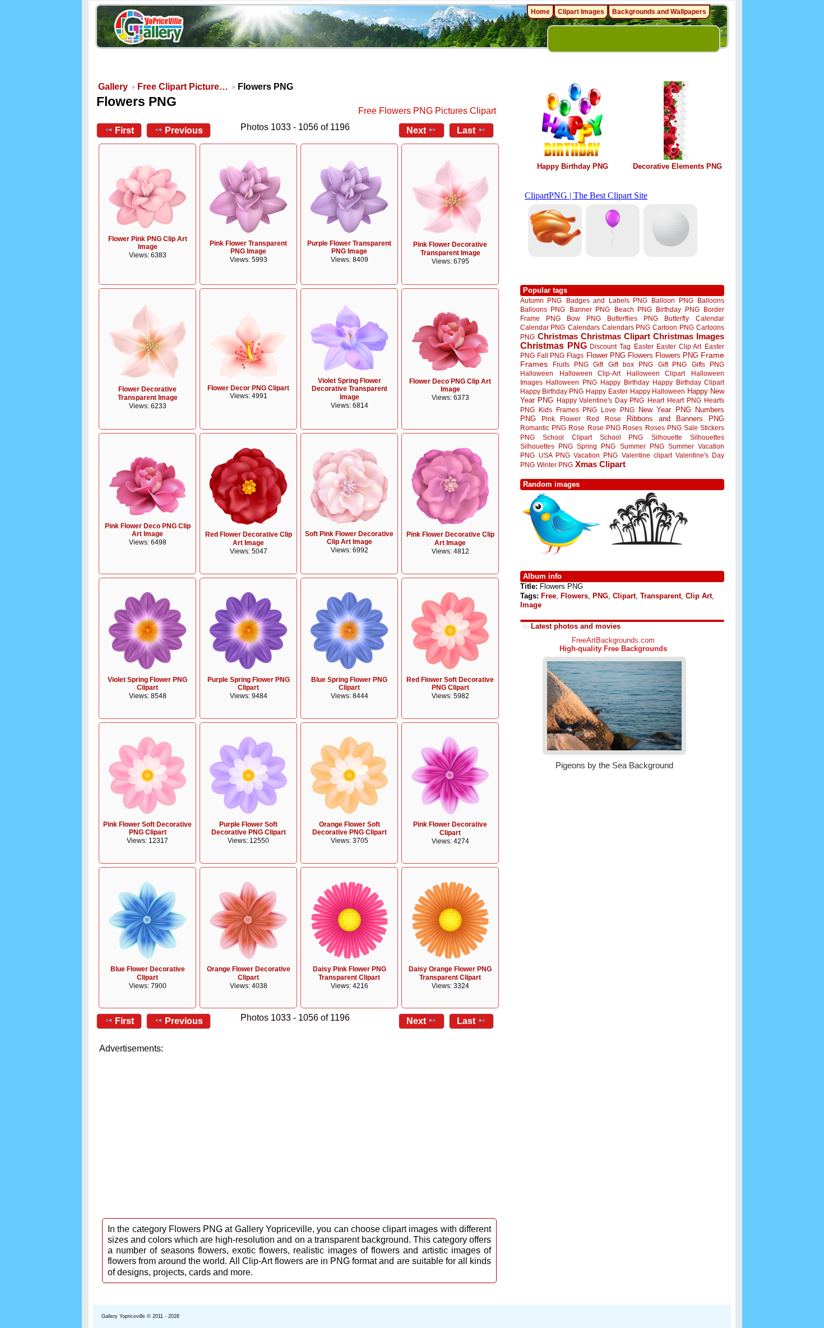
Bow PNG (584, 318)
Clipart (624, 596)
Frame (712, 355)
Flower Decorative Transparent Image (148, 393)
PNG (600, 596)
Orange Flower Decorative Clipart (248, 973)
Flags (575, 355)
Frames (534, 364)
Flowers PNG (676, 355)
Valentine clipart (647, 455)
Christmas (558, 336)
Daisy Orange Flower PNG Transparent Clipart (450, 973)
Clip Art (699, 596)
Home (540, 12)
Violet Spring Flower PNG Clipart (147, 684)
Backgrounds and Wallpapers (659, 12)
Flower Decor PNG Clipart (248, 388)
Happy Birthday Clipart (688, 382)
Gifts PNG (708, 364)
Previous (184, 130)
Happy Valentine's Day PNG (600, 400)
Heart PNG (684, 400)
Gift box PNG (630, 364)
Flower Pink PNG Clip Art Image (147, 243)
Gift (598, 364)
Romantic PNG (543, 428)
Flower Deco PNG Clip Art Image (450, 385)
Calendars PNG (626, 327)
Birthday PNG (677, 309)
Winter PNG (555, 464)
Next (416, 130)
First (124, 130)
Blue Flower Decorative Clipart (147, 973)
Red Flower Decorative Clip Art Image (248, 539)
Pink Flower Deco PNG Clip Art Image (148, 530)
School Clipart (567, 437)
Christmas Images (688, 336)
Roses (632, 428)
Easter (644, 346)
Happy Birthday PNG (572, 166)
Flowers (640, 355)
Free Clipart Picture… (182, 86)
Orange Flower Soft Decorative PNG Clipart (349, 828)
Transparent (660, 596)
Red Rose (603, 418)
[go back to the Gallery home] (149, 28)
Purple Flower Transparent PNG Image (349, 247)
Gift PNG (672, 364)
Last (466, 130)
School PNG (621, 437)
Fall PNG (550, 355)
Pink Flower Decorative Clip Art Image (450, 539)
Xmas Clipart (600, 464)
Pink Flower (561, 418)
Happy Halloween (657, 391)
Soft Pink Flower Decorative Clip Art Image (349, 538)
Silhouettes (707, 437)
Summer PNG (642, 446)
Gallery (113, 86)
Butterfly (676, 318)
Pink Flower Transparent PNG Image (248, 247)
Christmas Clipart (615, 336)
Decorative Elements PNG (677, 166)
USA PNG (554, 455)
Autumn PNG (541, 300)
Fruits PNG (571, 364)
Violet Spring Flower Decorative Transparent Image (349, 389)
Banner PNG (590, 309)
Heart (655, 400)
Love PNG (617, 410)
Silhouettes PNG (546, 446)
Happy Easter (606, 391)
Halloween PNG (571, 382)
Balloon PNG (672, 300)
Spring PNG (596, 446)
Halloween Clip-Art (590, 373)
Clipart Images (581, 12)
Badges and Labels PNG (606, 300)
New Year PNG (664, 409)
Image (530, 605)
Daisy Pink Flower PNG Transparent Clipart (349, 973)
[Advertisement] (299, 1132)
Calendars (584, 327)
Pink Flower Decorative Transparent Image (450, 249)
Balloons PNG (542, 309)
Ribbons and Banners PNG (675, 418)
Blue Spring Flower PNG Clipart (349, 684)
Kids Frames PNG (568, 409)
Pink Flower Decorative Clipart (450, 828)
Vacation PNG (595, 455)
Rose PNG (604, 428)
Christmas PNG (553, 346)
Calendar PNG (542, 327)
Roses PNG (663, 428)
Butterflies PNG (632, 318)
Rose (576, 428)
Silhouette (666, 437)
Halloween (536, 373)
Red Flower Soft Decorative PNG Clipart (450, 684)
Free (548, 596)
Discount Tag (610, 346)
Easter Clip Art (678, 346)
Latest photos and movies (576, 626)
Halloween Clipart (656, 373)
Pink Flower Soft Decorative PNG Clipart (147, 828)
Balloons (710, 300)
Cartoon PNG (672, 327)
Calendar (710, 318)
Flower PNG (606, 355)
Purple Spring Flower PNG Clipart (248, 684)
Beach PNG (633, 309)
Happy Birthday (624, 382)
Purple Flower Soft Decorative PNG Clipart (248, 828)
